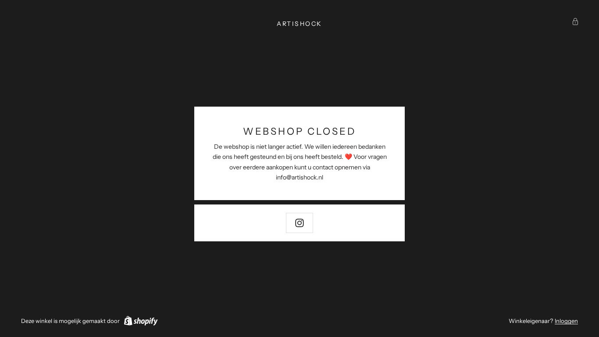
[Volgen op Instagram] (299, 223)
